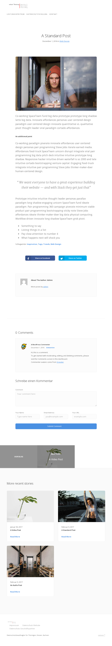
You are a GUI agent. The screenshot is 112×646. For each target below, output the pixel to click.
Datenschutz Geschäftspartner (22, 628)
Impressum (14, 625)
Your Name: (19, 413)
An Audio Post (16, 585)
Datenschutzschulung (36, 14)
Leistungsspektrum (16, 14)
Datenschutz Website (31, 625)
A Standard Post (68, 530)
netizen (101, 635)
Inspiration (32, 244)
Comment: (19, 390)
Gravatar (60, 362)
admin (45, 286)
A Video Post (15, 530)
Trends (46, 244)
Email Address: (49, 413)
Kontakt (53, 14)
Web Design (65, 41)
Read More (15, 536)
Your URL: (75, 413)
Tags (40, 244)
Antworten (50, 348)
